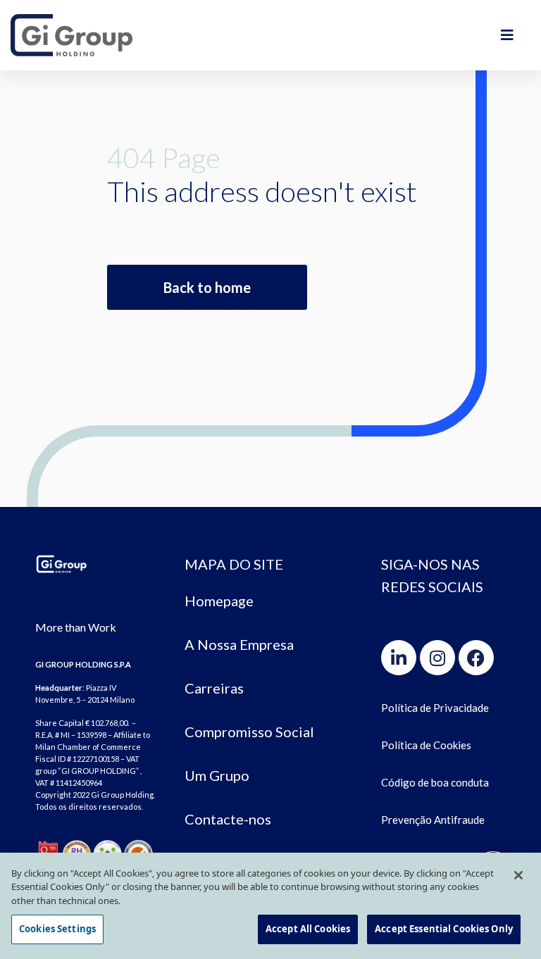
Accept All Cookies (308, 928)
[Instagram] (437, 657)
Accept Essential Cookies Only (444, 928)
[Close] (518, 875)
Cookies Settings (57, 928)
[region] (270, 906)
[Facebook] (476, 657)
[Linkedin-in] (398, 657)
